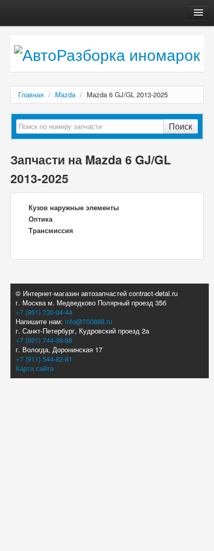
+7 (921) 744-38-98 (44, 340)
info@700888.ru (88, 321)
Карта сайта (35, 368)
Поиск (180, 126)
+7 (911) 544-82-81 (44, 359)
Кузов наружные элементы (74, 207)
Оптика (40, 219)
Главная (31, 94)
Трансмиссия (51, 230)
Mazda (65, 94)
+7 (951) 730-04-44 (44, 312)
